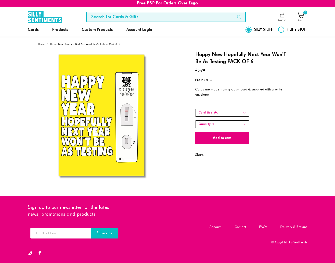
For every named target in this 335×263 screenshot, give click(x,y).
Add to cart (222, 138)
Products (60, 30)
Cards (33, 30)
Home (41, 44)
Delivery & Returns (293, 227)
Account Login (139, 30)
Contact (240, 227)
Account (215, 227)
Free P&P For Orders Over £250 (167, 3)
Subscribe (104, 233)
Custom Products (97, 30)
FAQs (263, 227)
